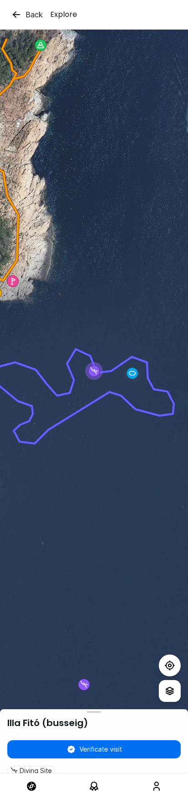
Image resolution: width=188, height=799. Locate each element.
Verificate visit (100, 749)
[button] (132, 373)
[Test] (170, 665)
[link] (31, 786)
